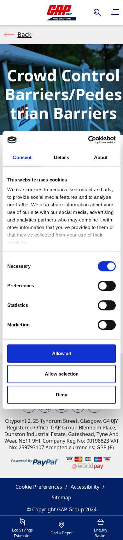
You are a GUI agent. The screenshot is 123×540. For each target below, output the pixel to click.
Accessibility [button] (85, 486)
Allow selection (62, 373)
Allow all (61, 353)
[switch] (107, 286)
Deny (61, 394)
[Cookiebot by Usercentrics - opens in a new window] (88, 140)
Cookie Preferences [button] (38, 486)
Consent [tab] (22, 157)
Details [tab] (61, 157)
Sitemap (61, 497)
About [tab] (101, 157)
